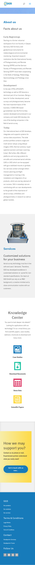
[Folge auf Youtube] (8, 554)
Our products (7, 505)
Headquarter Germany (10, 539)
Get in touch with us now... (15, 469)
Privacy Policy (7, 526)
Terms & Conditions (9, 530)
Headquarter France (9, 543)
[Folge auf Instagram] (16, 554)
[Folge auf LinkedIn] (12, 554)
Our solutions (7, 509)
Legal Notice (7, 522)
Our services (7, 513)
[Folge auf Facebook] (5, 554)
